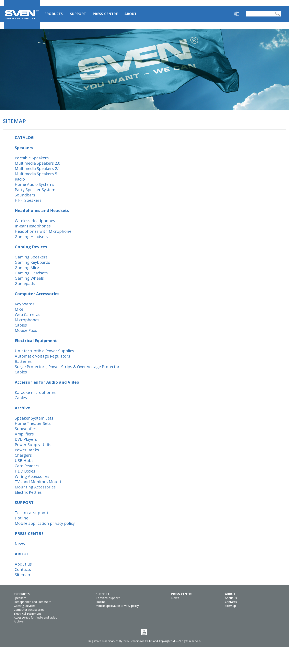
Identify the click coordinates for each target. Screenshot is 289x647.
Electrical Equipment (27, 613)
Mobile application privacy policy (117, 606)
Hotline (101, 602)
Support (78, 14)
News (175, 598)
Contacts (231, 602)
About (130, 14)
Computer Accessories (29, 609)
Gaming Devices (25, 606)
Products (53, 14)
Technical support (108, 598)
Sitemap (230, 606)
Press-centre (105, 14)
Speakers (20, 598)
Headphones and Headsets (32, 602)
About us (231, 598)
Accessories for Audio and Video (35, 617)
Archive (19, 621)
